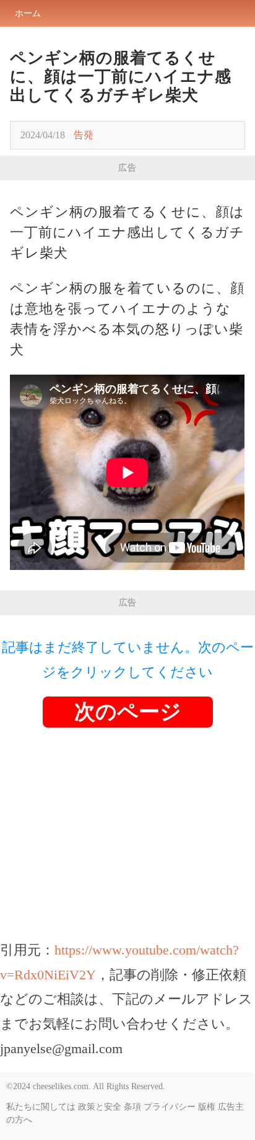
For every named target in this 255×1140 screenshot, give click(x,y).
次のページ (127, 711)
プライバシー (170, 1106)
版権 (206, 1106)
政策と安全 (99, 1106)
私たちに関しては (41, 1106)
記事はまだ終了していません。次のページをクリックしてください (128, 659)
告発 (83, 135)
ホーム (28, 13)
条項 (132, 1106)
